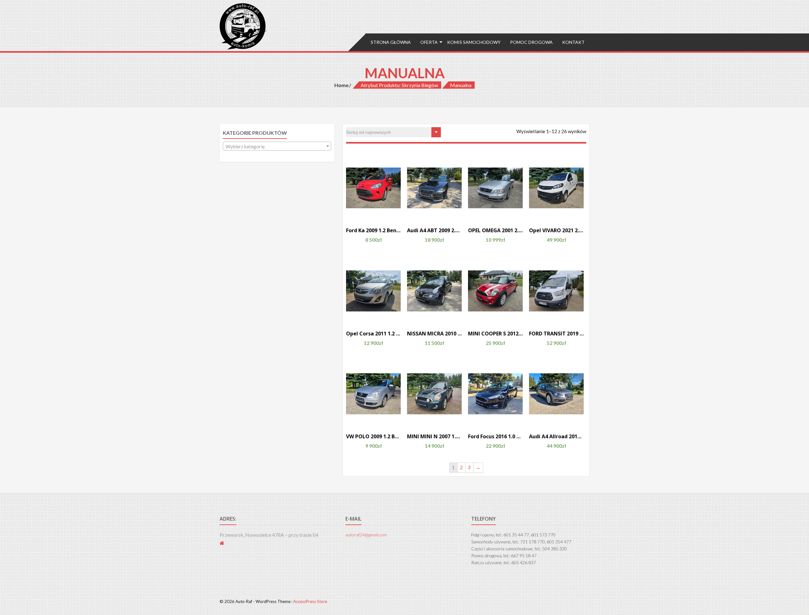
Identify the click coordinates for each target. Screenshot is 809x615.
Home (341, 85)
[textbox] (277, 146)
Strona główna (391, 42)
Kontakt (573, 42)
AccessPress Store (310, 601)
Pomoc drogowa (531, 42)
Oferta (429, 42)
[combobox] (277, 146)
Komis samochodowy (474, 42)
